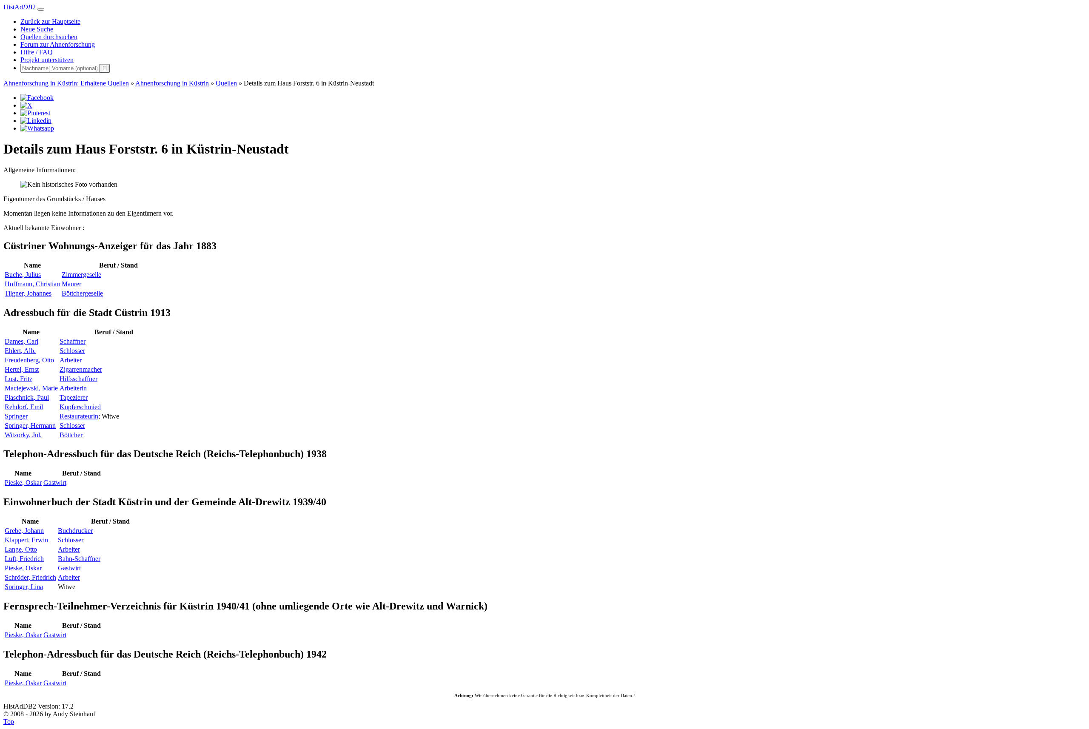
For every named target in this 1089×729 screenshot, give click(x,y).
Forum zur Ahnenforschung (57, 44)
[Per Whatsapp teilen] (37, 128)
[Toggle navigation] (40, 9)
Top (8, 721)
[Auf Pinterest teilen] (35, 113)
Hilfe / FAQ (36, 52)
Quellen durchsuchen (48, 36)
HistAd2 (19, 7)
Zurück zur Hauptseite (50, 21)
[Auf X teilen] (26, 105)
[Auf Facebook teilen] (37, 97)
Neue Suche (36, 29)
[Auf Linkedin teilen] (35, 120)
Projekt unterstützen (47, 59)
